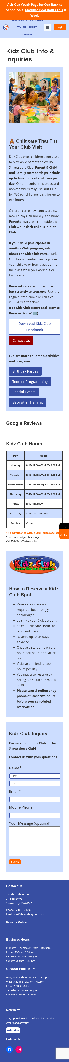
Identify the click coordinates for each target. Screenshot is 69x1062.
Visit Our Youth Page (22, 5)
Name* (15, 767)
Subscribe (13, 1030)
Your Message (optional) (29, 823)
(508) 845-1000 (23, 910)
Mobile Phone (21, 807)
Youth (21, 27)
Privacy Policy (16, 922)
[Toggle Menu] (47, 27)
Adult (33, 27)
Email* (15, 791)
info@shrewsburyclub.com (28, 914)
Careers (27, 34)
